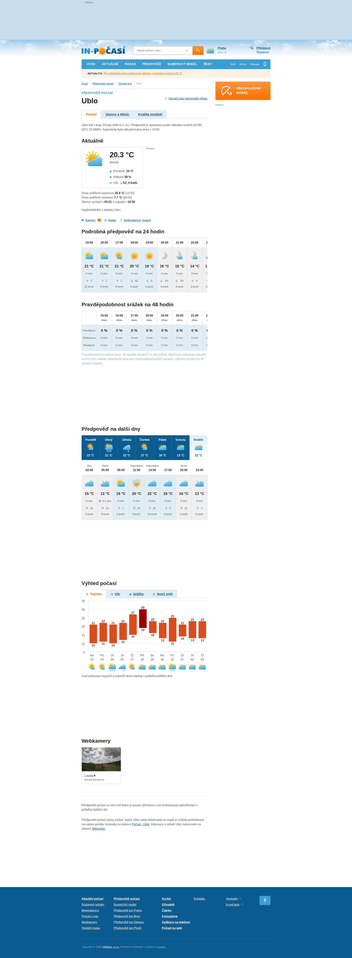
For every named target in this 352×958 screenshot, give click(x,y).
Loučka (89, 775)
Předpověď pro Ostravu (129, 922)
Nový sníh (165, 594)
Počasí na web (172, 928)
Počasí (91, 114)
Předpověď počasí (103, 83)
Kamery (90, 220)
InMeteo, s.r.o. (111, 946)
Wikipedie (98, 828)
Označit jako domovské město (187, 98)
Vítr (117, 594)
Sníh (233, 64)
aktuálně (110, 64)
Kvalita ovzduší (150, 114)
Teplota (96, 594)
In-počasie (232, 904)
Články (167, 910)
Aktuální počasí (92, 898)
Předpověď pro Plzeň (127, 928)
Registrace (262, 51)
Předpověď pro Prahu (128, 910)
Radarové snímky (93, 904)
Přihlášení (263, 48)
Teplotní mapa (91, 928)
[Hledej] (197, 50)
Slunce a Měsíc (117, 114)
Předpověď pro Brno (127, 916)
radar (130, 64)
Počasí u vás (90, 916)
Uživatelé (168, 904)
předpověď (151, 64)
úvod (91, 64)
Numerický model (125, 904)
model (182, 64)
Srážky (138, 594)
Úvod (85, 83)
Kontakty (199, 898)
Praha (222, 48)
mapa (146, 220)
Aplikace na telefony (176, 922)
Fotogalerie (170, 916)
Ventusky (232, 898)
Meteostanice (132, 220)
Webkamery (89, 922)
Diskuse (254, 64)
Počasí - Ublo (140, 824)
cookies (161, 946)
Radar (112, 220)
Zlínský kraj (125, 83)
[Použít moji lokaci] (186, 50)
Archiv (243, 64)
